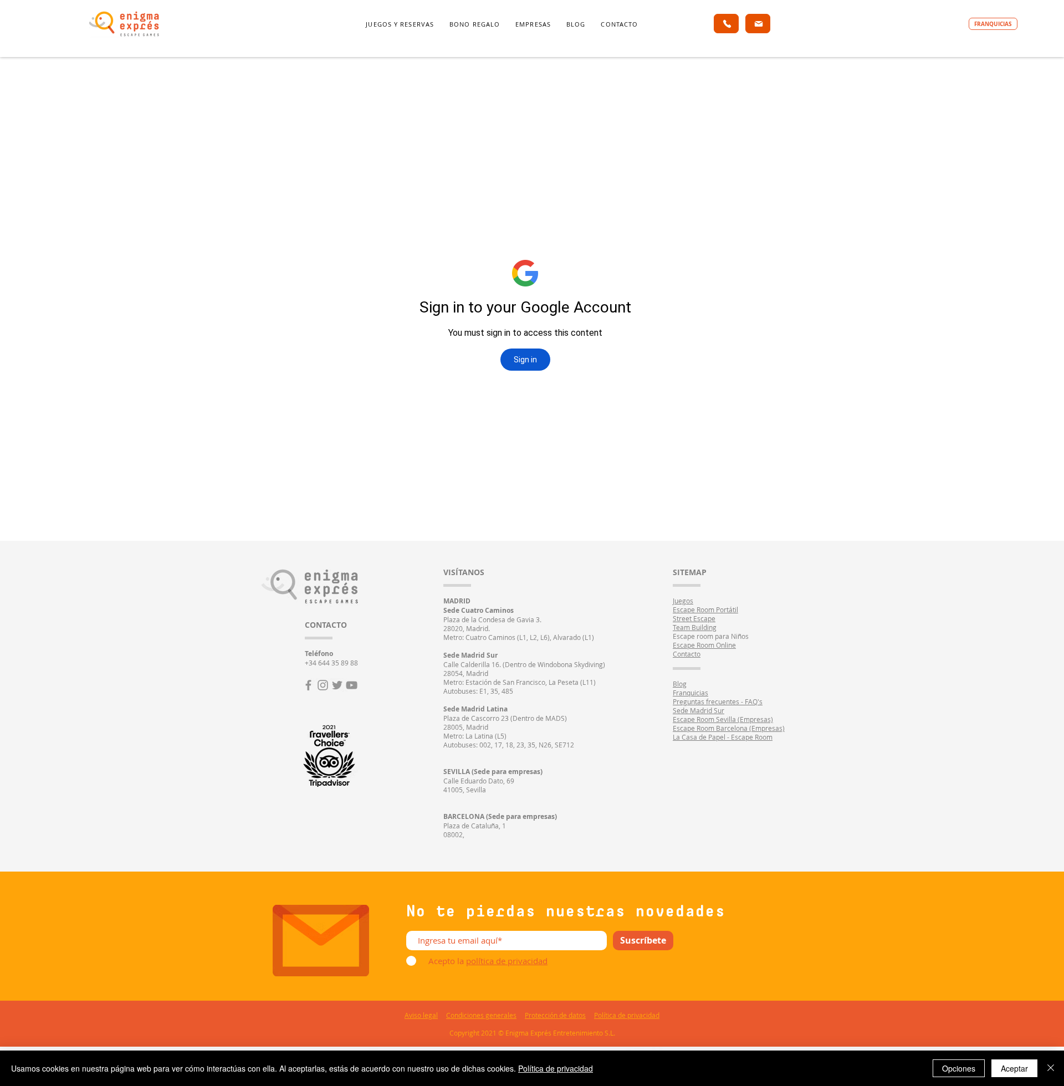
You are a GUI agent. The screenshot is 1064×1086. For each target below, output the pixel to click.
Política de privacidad (626, 1015)
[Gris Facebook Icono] (308, 685)
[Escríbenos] (757, 23)
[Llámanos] (726, 23)
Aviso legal (421, 1015)
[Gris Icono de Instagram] (323, 685)
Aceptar (1014, 1068)
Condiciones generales (481, 1015)
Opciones (958, 1068)
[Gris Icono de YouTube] (352, 685)
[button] (399, 24)
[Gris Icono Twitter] (337, 685)
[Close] (1050, 1068)
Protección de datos (555, 1015)
